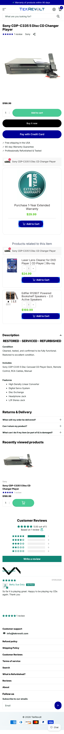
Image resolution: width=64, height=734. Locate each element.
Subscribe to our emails (15, 698)
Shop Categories (4, 9)
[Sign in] (54, 9)
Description (10, 335)
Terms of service (11, 661)
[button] (24, 268)
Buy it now (32, 123)
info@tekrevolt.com (17, 633)
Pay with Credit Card (32, 134)
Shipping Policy (10, 648)
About (5, 687)
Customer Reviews (12, 654)
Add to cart (37, 112)
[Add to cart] (23, 503)
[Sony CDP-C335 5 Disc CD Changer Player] (18, 462)
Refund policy (9, 641)
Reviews (6, 680)
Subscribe (58, 705)
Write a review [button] (32, 558)
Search (6, 667)
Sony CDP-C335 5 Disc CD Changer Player (16, 487)
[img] (9, 580)
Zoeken (58, 16)
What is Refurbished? (13, 674)
